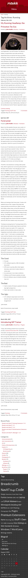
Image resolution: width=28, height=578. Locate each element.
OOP (11, 508)
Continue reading (5, 108)
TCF (2, 523)
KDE (17, 497)
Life (2, 501)
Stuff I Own (13, 110)
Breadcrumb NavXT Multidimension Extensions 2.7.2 (14, 430)
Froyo (20, 494)
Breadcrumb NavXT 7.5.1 (8, 425)
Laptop (22, 497)
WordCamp (6, 451)
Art (3, 443)
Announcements (6, 439)
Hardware (21, 29)
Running (7, 110)
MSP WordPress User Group (9, 543)
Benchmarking (10, 480)
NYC (8, 508)
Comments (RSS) (12, 576)
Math (19, 501)
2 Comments (24, 413)
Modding (14, 505)
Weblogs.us (5, 465)
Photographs (5, 457)
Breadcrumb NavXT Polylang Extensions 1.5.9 (13, 423)
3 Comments (24, 110)
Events (3, 447)
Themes (5, 471)
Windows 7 (6, 529)
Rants (3, 519)
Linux (6, 501)
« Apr (2, 571)
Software (5, 463)
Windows (16, 526)
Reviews (16, 29)
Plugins (23, 325)
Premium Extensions (13, 515)
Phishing (16, 508)
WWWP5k (9, 533)
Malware (14, 501)
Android (3, 480)
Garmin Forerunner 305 (12, 330)
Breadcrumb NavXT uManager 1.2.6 (11, 432)
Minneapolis (6, 505)
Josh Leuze (4, 541)
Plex (10, 511)
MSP (19, 505)
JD (2, 539)
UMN (4, 523)
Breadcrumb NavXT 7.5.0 (8, 427)
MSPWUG (4, 508)
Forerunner (6, 121)
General (4, 453)
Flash (17, 494)
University (10, 523)
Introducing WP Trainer (11, 322)
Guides (4, 455)
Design (3, 494)
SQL (13, 520)
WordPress (17, 325)
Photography (4, 511)
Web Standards (6, 526)
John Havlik (9, 29)
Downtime (9, 494)
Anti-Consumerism (7, 441)
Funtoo (4, 497)
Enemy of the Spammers (8, 445)
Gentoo (10, 497)
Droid (13, 494)
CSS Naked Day (7, 449)
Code (20, 489)
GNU (14, 497)
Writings (4, 533)
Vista (15, 523)
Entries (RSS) (4, 576)
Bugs (12, 490)
